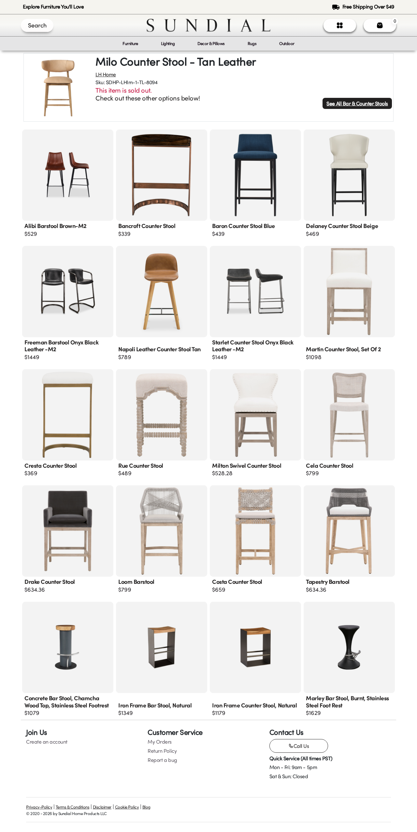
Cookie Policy (127, 807)
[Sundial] (208, 25)
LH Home (105, 74)
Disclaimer (102, 807)
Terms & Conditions (72, 807)
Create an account (46, 741)
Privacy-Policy (39, 807)
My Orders (160, 741)
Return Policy (162, 750)
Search (37, 25)
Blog (146, 807)
